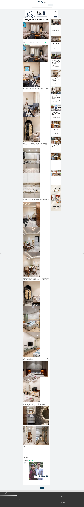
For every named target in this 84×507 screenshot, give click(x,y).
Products (42, 5)
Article (61, 496)
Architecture (31, 5)
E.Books (45, 5)
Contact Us (62, 499)
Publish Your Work (63, 502)
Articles (39, 5)
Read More (59, 49)
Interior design (35, 5)
